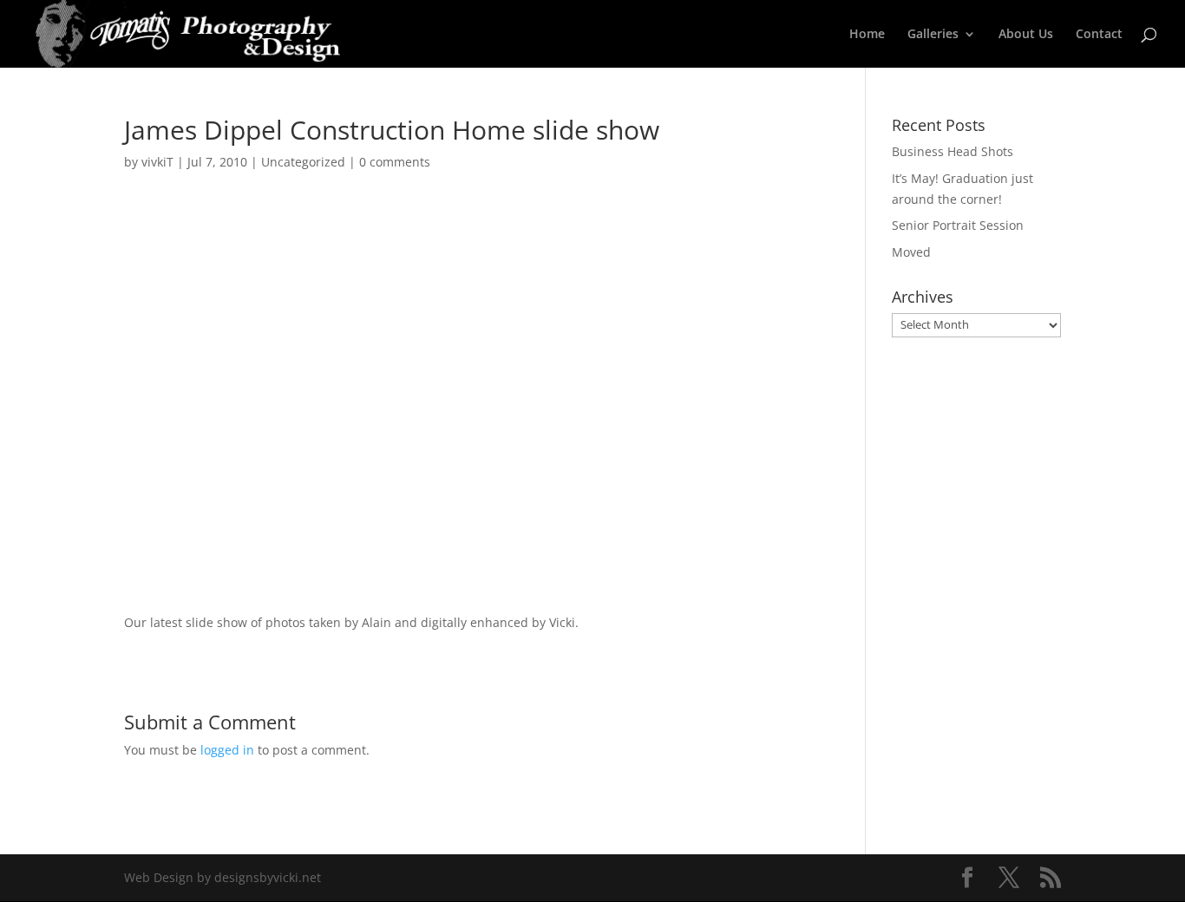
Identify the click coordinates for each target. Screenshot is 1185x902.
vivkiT (157, 162)
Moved (911, 252)
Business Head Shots (952, 151)
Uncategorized (303, 162)
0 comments (394, 162)
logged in (227, 750)
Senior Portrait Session (958, 225)
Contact (1099, 35)
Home (867, 35)
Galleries (933, 35)
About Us (1025, 35)
